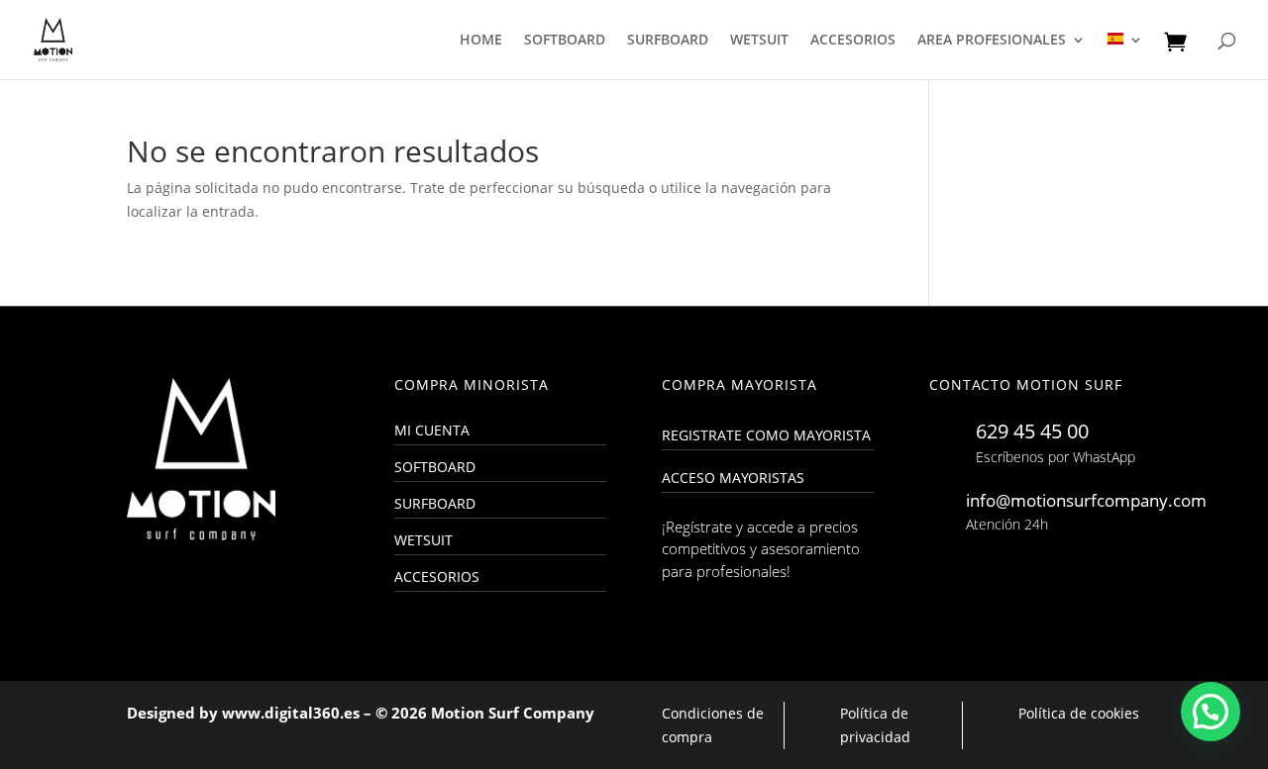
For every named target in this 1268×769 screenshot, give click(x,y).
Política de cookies (1078, 713)
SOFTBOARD (564, 40)
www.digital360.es (291, 712)
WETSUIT (759, 40)
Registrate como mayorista (766, 435)
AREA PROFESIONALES (991, 40)
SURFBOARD (667, 40)
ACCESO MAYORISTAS (733, 477)
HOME (481, 40)
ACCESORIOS (853, 40)
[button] (1210, 711)
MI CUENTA (432, 430)
